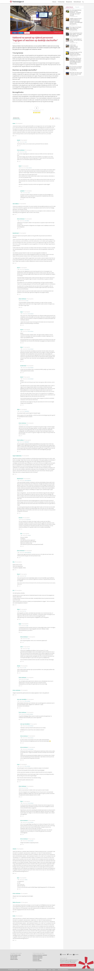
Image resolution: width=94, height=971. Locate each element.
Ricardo (29, 535)
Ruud (29, 192)
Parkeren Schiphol (14, 959)
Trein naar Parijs (13, 957)
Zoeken (83, 2)
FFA (25, 576)
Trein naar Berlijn (13, 956)
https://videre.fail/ (20, 884)
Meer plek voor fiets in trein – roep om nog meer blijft (76, 73)
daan (27, 625)
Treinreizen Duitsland (37, 960)
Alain (27, 424)
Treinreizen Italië (36, 959)
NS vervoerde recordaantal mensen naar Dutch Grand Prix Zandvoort (76, 68)
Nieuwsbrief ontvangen (68, 965)
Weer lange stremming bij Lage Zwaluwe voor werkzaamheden (75, 28)
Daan (26, 142)
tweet (21, 32)
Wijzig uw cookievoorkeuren (63, 969)
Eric (25, 611)
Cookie (49, 969)
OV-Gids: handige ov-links (15, 955)
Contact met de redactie (23, 969)
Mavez (27, 679)
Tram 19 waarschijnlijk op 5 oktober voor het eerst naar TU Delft (76, 40)
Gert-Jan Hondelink (29, 714)
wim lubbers (27, 220)
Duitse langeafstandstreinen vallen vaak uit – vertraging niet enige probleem (76, 34)
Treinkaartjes (61, 1)
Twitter (70, 954)
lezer (29, 638)
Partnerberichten (33, 969)
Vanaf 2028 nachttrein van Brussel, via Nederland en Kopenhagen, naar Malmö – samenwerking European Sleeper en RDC (76, 61)
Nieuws (54, 1)
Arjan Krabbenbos (28, 480)
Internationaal (77, 1)
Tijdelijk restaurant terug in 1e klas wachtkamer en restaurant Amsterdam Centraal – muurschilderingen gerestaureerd (76, 21)
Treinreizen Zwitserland (37, 957)
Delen (15, 32)
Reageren (27, 32)
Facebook (64, 954)
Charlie (26, 879)
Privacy (53, 969)
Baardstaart (27, 269)
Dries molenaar (29, 167)
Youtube (76, 954)
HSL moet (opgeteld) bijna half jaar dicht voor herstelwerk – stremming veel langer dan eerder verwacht (75, 12)
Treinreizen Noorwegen (37, 956)
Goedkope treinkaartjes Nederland (40, 955)
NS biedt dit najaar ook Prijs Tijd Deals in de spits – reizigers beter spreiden (76, 53)
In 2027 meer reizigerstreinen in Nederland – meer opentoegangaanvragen (75, 46)
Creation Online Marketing (42, 969)
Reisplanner (69, 1)
